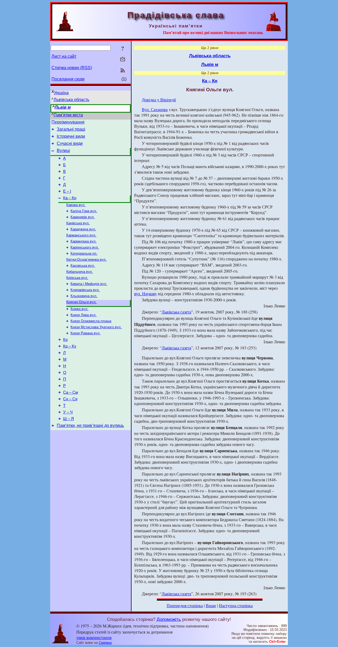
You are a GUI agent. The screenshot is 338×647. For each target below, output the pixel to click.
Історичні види (71, 136)
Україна (61, 93)
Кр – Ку (69, 346)
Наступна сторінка (236, 605)
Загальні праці (71, 129)
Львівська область (71, 99)
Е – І (67, 191)
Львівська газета (176, 312)
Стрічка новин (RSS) (71, 67)
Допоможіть (169, 619)
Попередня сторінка (185, 605)
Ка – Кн (69, 198)
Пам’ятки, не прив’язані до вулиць (90, 425)
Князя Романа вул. (86, 333)
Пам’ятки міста (68, 115)
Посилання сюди (67, 79)
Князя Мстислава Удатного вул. (96, 327)
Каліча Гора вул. (84, 211)
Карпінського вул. (85, 247)
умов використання (93, 637)
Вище (211, 605)
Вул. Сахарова (155, 109)
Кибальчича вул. (79, 272)
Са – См (70, 392)
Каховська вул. (83, 266)
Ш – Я (68, 419)
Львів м (63, 107)
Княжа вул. (79, 309)
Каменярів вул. (83, 217)
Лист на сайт (63, 56)
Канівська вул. (78, 223)
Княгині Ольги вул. (81, 302)
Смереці (105, 643)
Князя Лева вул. (84, 315)
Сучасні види (70, 143)
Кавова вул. (76, 205)
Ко (65, 339)
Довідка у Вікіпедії (159, 99)
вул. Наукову (145, 293)
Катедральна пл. (84, 253)
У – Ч (68, 412)
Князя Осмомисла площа (91, 321)
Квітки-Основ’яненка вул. (86, 259)
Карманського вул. (81, 235)
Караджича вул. (83, 229)
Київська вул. (77, 278)
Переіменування (67, 122)
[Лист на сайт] (122, 59)
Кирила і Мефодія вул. (89, 284)
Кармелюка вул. (84, 241)
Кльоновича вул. (84, 296)
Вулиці (63, 150)
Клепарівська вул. (85, 290)
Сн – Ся (70, 399)
